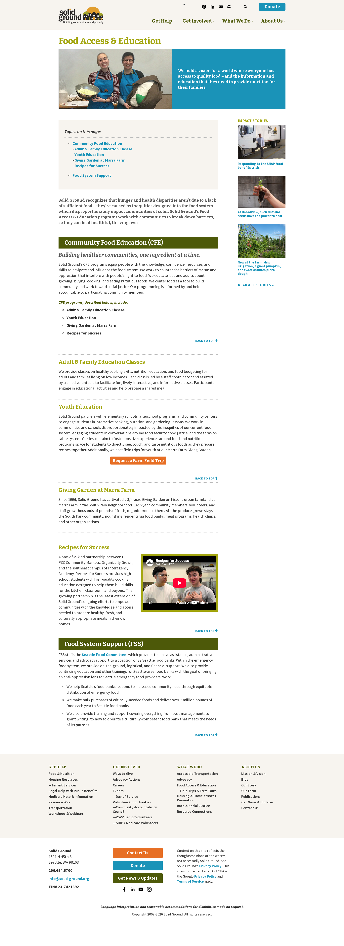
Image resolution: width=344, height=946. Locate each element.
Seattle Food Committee (104, 654)
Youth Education (89, 154)
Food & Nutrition (61, 773)
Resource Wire (59, 802)
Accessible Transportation (197, 773)
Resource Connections (194, 811)
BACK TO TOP (205, 341)
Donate (138, 865)
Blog (244, 779)
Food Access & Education (196, 785)
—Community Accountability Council (135, 809)
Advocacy (184, 779)
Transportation (60, 808)
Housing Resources (63, 779)
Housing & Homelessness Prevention (196, 798)
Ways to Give (123, 773)
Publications (250, 796)
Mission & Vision (253, 773)
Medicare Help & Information (71, 796)
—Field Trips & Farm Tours (197, 791)
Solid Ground (87, 15)
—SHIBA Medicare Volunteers (135, 823)
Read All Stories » (256, 284)
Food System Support (91, 175)
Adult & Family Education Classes (103, 148)
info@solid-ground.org (69, 878)
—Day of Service (125, 796)
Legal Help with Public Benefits (73, 791)
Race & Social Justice (193, 806)
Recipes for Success (91, 165)
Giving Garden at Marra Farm (99, 160)
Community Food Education (97, 143)
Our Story (248, 785)
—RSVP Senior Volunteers (132, 817)
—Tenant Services (63, 785)
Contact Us (250, 808)
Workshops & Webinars (66, 813)
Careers (119, 785)
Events (118, 791)
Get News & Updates (257, 802)
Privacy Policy (210, 866)
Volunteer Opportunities (132, 802)
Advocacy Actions (126, 779)
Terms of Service (190, 881)
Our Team (248, 791)
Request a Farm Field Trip (138, 460)
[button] (245, 6)
